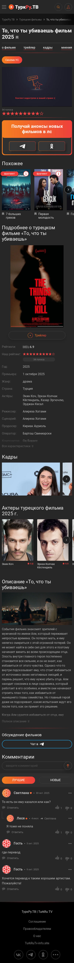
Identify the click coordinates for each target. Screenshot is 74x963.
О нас (37, 936)
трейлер (29, 47)
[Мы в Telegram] (30, 954)
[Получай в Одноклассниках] (52, 146)
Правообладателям (37, 929)
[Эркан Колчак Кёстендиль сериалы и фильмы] (53, 540)
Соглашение (37, 921)
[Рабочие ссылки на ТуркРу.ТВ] (55, 954)
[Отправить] (68, 766)
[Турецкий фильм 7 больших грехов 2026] (16, 189)
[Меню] (4, 7)
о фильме (9, 47)
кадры (48, 47)
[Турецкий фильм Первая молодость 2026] (48, 189)
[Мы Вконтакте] (18, 954)
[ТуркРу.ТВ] (23, 7)
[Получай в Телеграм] (22, 146)
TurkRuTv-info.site (37, 943)
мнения (66, 47)
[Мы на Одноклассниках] (43, 954)
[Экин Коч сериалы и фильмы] (17, 540)
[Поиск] (58, 7)
